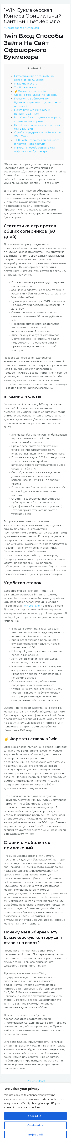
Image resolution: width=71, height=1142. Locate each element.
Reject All (35, 1134)
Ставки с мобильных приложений (36, 94)
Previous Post (36, 1081)
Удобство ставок (25, 87)
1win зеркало (31, 605)
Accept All (36, 1116)
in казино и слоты (25, 83)
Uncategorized (14, 27)
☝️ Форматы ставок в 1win (31, 91)
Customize (35, 1125)
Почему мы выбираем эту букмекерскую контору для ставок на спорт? (37, 102)
